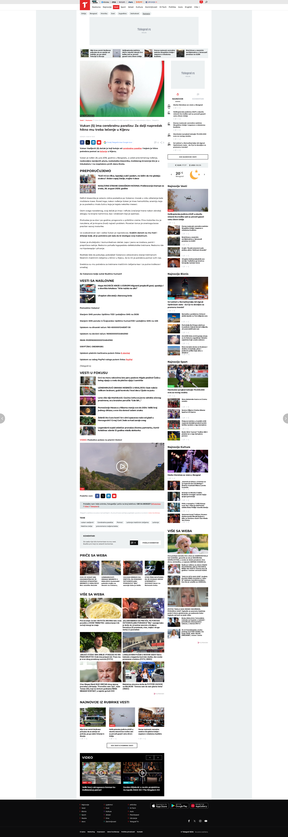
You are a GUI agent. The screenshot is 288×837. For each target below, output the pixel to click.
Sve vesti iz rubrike (122, 745)
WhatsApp (156, 504)
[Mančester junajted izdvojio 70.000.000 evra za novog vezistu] (188, 376)
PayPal (129, 359)
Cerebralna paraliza (105, 522)
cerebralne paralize (132, 148)
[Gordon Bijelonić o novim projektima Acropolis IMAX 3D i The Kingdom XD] (142, 773)
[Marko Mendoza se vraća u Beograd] (188, 461)
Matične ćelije (86, 526)
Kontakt (140, 832)
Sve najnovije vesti (188, 157)
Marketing (91, 832)
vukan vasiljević (87, 522)
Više (196, 7)
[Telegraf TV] (206, 821)
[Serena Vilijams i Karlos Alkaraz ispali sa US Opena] (174, 414)
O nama (82, 832)
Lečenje (155, 522)
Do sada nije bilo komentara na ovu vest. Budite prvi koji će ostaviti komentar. (99, 543)
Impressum (101, 832)
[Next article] (285, 418)
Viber (86, 506)
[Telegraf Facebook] (189, 821)
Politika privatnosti (128, 832)
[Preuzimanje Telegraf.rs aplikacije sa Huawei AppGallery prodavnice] (199, 806)
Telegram (94, 506)
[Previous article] (2, 418)
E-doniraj (125, 353)
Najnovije (177, 186)
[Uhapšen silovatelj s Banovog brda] (88, 298)
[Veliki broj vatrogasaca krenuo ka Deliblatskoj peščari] (101, 773)
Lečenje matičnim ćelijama (137, 522)
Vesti (82, 120)
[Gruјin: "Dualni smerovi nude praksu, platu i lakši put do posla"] (174, 252)
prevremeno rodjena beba (107, 526)
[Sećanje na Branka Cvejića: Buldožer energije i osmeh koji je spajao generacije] (174, 496)
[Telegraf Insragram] (200, 821)
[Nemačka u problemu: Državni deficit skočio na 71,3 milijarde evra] (174, 317)
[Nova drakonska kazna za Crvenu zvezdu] (174, 403)
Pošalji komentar (151, 543)
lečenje (103, 151)
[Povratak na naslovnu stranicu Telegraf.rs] (85, 5)
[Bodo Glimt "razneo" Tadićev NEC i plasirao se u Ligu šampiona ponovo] (174, 435)
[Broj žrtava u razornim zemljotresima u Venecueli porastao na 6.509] (180, 53)
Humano (89, 120)
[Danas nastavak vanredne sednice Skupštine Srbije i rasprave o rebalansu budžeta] (148, 53)
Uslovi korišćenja (154, 513)
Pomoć (120, 522)
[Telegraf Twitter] (194, 821)
